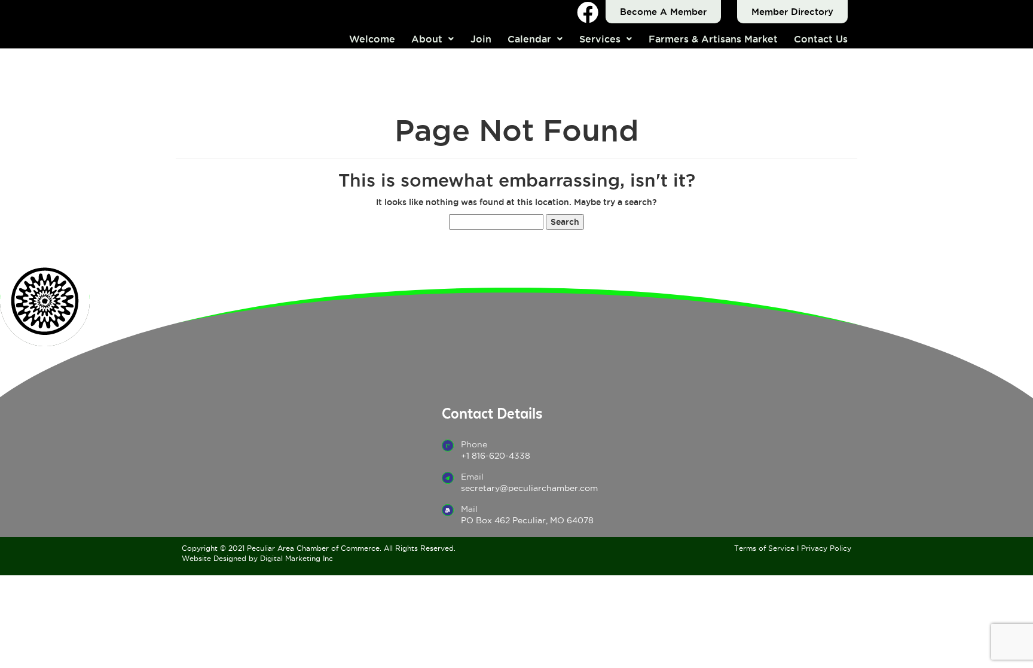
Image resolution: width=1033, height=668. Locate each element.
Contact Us (821, 38)
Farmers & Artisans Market (713, 38)
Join (480, 38)
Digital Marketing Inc (296, 558)
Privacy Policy (826, 548)
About (426, 38)
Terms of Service (764, 548)
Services (600, 38)
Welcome (372, 38)
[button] (433, 38)
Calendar (529, 38)
